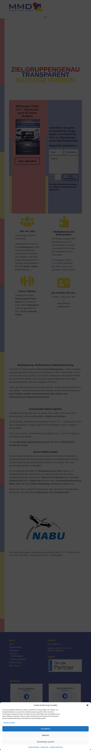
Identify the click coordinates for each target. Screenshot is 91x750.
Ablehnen (45, 735)
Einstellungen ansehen (45, 742)
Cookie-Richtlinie (33, 747)
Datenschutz (45, 747)
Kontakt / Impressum (56, 747)
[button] (87, 705)
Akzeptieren (45, 729)
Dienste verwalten (9, 722)
